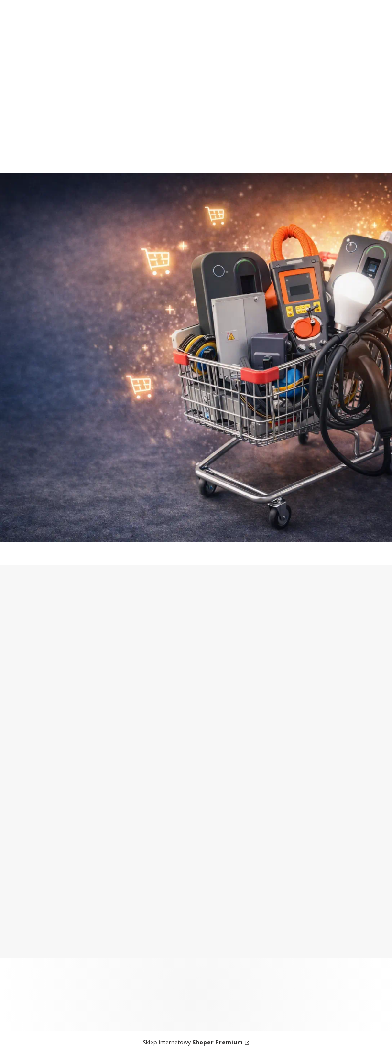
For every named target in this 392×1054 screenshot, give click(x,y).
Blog (16, 842)
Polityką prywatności (71, 732)
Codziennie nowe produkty (229, 24)
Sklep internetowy (193, 1042)
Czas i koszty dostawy (177, 806)
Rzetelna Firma (35, 830)
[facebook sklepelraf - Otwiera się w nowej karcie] (359, 629)
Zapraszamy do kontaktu (109, 24)
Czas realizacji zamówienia (185, 818)
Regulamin (123, 724)
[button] (369, 115)
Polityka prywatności (45, 947)
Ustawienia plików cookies (56, 959)
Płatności (154, 794)
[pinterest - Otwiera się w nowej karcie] (321, 629)
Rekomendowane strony (51, 866)
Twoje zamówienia (302, 794)
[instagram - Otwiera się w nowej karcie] (340, 629)
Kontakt (22, 818)
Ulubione (285, 818)
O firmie (22, 794)
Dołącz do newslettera (77, 697)
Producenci (27, 854)
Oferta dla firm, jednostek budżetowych (109, 5)
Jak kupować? (32, 911)
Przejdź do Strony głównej (196, 522)
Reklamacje (158, 830)
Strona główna (34, 806)
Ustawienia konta (300, 806)
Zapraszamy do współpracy (258, 5)
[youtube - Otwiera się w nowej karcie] (378, 629)
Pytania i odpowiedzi (44, 923)
